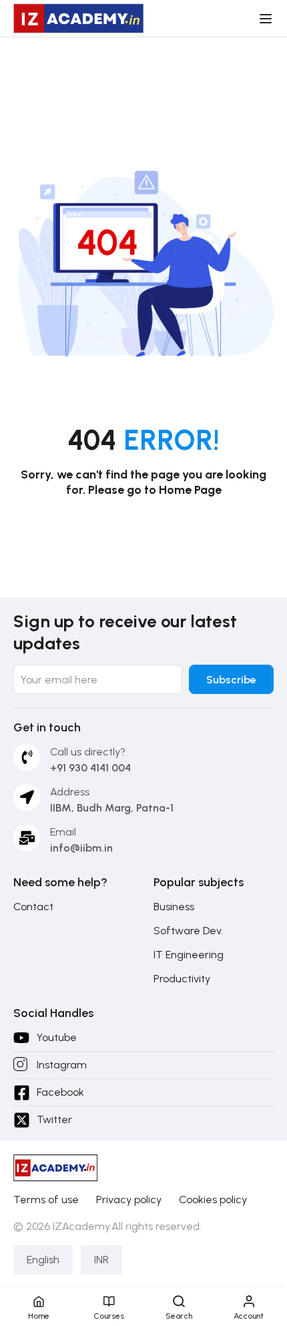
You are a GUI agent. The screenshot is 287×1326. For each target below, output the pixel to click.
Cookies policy (213, 1199)
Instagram (62, 1064)
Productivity (182, 978)
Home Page (190, 489)
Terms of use (46, 1199)
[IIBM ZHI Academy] (78, 17)
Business (174, 906)
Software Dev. (188, 930)
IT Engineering (189, 954)
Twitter (54, 1119)
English (43, 1259)
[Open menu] (267, 19)
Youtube (57, 1037)
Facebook (60, 1092)
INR (101, 1259)
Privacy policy (129, 1199)
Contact (33, 906)
